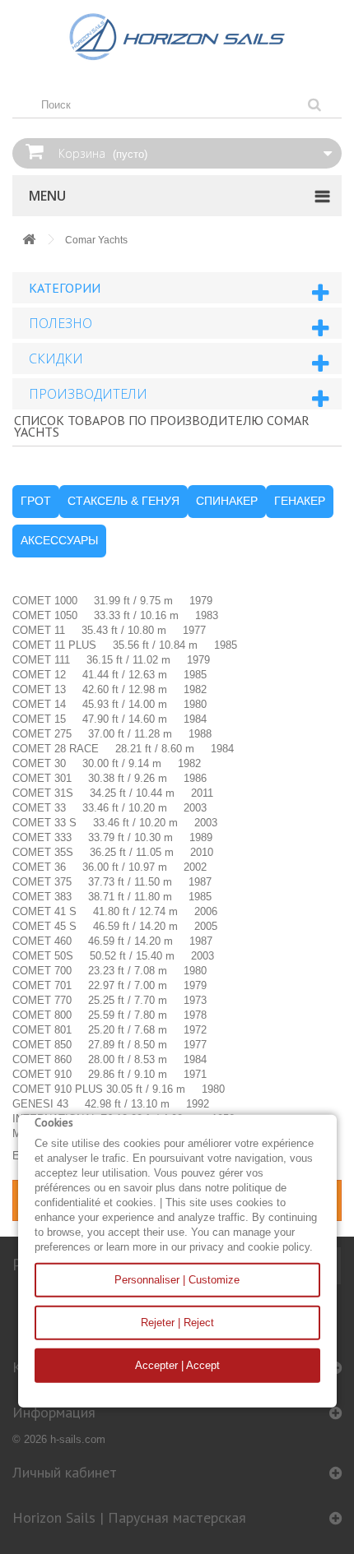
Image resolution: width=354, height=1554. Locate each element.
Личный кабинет (64, 1472)
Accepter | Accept (177, 1365)
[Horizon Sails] (177, 37)
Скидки (56, 358)
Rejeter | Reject (177, 1322)
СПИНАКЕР (227, 500)
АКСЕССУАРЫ (59, 540)
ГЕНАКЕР (299, 500)
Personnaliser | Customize (177, 1280)
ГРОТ (36, 500)
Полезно (60, 323)
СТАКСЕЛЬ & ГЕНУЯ (123, 500)
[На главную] (28, 240)
